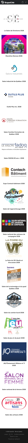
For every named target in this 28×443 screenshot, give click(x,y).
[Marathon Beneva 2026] (14, 44)
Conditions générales (19, 434)
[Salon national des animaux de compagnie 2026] (14, 222)
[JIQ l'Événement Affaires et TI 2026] (14, 351)
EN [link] (12, 434)
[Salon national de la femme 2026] (14, 377)
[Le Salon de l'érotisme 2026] (14, 19)
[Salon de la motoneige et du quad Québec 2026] (14, 274)
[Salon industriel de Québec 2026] (14, 69)
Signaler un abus (14, 436)
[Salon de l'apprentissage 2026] (14, 197)
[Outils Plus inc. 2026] (14, 95)
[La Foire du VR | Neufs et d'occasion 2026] (14, 248)
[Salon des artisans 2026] (14, 403)
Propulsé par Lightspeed (14, 439)
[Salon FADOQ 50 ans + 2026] (14, 146)
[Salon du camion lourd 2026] (14, 301)
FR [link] (9, 434)
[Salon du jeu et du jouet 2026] (14, 326)
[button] (8, 2)
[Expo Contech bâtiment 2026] (14, 172)
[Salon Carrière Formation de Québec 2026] (14, 120)
